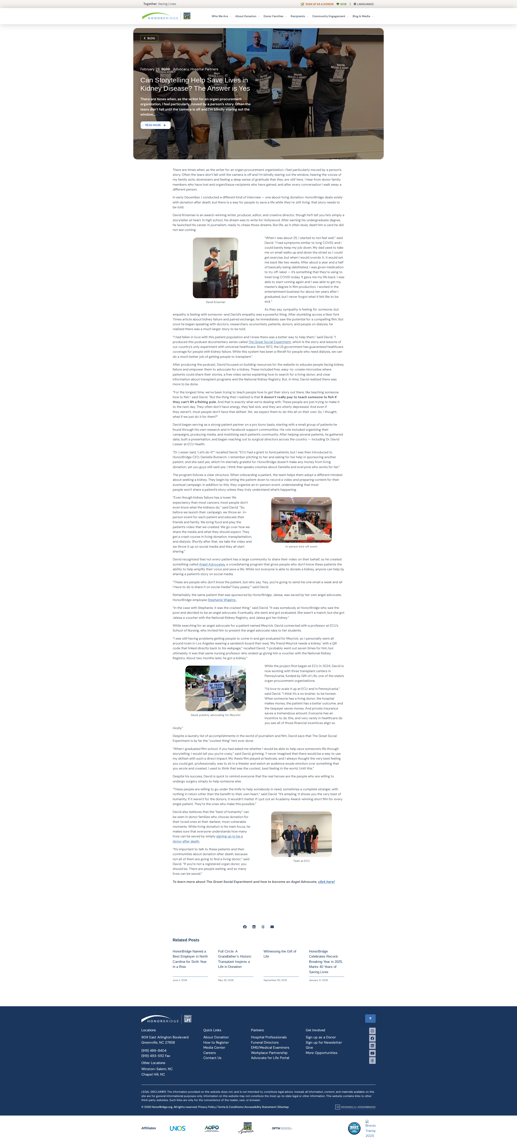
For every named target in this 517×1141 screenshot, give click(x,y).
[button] (244, 926)
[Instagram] (372, 1031)
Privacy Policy (207, 1107)
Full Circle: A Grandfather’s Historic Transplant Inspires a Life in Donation (235, 959)
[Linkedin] (372, 1045)
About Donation (245, 16)
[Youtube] (372, 1053)
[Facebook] (372, 1038)
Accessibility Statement (260, 1107)
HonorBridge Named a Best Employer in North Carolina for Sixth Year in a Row (190, 959)
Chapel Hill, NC (153, 1074)
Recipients (298, 16)
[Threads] (372, 1060)
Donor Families (273, 16)
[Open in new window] (355, 1106)
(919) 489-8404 (153, 1050)
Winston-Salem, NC (157, 1069)
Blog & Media (361, 16)
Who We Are (220, 16)
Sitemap (283, 1107)
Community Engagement (328, 16)
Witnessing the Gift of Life (280, 954)
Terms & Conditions (230, 1107)
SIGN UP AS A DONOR (319, 4)
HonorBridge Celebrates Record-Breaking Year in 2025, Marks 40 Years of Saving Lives (326, 961)
